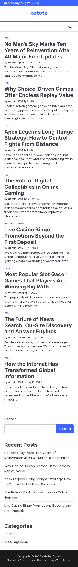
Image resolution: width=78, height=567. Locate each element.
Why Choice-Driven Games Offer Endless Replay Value (38, 92)
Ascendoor (27, 560)
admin (12, 62)
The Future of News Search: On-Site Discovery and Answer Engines (38, 325)
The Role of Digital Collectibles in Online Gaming (31, 186)
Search (10, 419)
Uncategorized (14, 224)
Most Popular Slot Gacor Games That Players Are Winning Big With (35, 280)
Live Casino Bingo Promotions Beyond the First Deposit (34, 235)
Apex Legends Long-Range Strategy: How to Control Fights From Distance (38, 138)
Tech (7, 38)
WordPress (62, 560)
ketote (39, 13)
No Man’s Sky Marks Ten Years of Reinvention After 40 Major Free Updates (38, 50)
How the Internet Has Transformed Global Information (31, 370)
